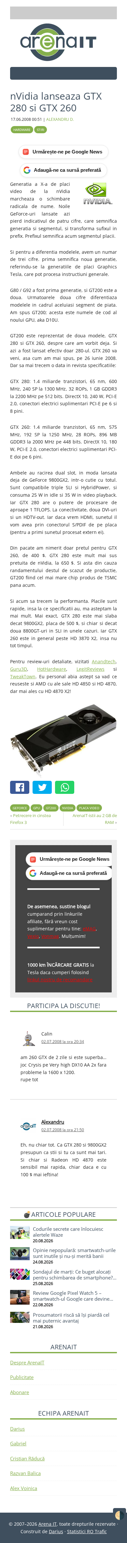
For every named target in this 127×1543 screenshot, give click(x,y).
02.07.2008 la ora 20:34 (62, 1041)
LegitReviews (91, 669)
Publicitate (22, 1377)
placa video (89, 808)
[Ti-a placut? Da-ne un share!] (21, 788)
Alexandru (52, 1121)
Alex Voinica (23, 1488)
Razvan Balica (25, 1473)
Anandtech (104, 661)
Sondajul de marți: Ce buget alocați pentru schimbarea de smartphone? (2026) (73, 1277)
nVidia (67, 808)
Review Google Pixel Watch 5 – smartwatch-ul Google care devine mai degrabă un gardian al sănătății (72, 1299)
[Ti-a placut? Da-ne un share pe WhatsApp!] (66, 788)
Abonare (19, 1392)
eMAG (89, 928)
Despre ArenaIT (27, 1362)
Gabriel (18, 1443)
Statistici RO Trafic (87, 1531)
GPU (36, 808)
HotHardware (51, 669)
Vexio (33, 936)
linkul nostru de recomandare (59, 979)
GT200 (51, 808)
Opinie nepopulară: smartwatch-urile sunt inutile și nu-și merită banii (74, 1253)
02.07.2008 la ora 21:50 (62, 1130)
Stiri (40, 129)
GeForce (20, 808)
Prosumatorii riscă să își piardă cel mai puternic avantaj (71, 1317)
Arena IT (63, 42)
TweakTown (22, 676)
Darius (17, 1428)
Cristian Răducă (27, 1458)
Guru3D (18, 669)
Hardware (22, 129)
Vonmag (50, 936)
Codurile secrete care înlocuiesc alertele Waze (68, 1232)
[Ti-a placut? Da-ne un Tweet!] (44, 788)
